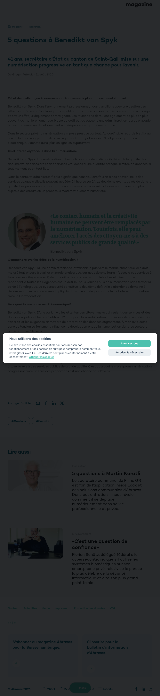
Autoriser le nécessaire (129, 352)
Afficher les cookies (41, 356)
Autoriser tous (129, 343)
